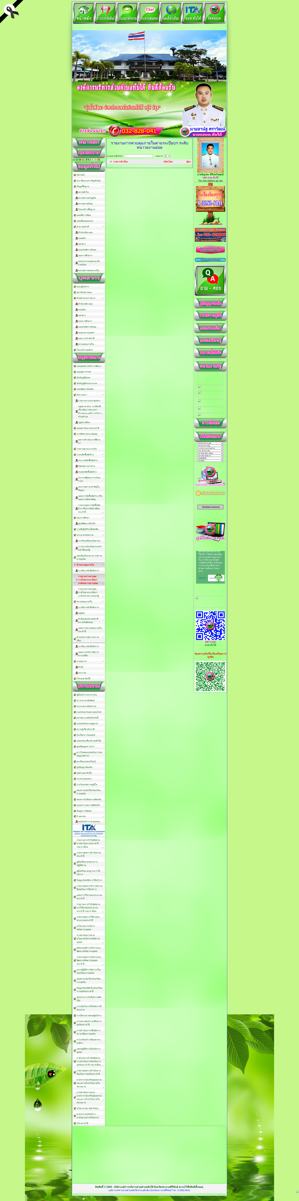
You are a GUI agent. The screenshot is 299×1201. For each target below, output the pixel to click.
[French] (89, 159)
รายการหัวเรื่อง (120, 161)
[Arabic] (77, 159)
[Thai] (74, 159)
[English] (83, 159)
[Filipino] (86, 159)
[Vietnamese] (98, 159)
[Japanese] (92, 159)
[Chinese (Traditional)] (80, 159)
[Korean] (95, 159)
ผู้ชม (189, 161)
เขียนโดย (168, 161)
